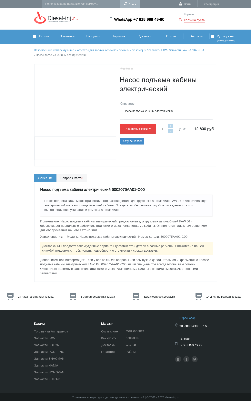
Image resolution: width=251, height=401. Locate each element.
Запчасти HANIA (46, 365)
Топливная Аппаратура (51, 331)
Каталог (44, 36)
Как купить (93, 36)
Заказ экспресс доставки (159, 297)
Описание (45, 178)
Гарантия (119, 36)
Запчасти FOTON (46, 345)
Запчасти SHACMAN (49, 359)
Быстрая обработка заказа (98, 297)
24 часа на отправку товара (36, 297)
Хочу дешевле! (132, 141)
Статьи (171, 36)
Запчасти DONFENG (49, 352)
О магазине (67, 36)
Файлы (131, 352)
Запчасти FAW (44, 338)
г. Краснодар (187, 318)
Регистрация (211, 4)
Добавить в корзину (138, 129)
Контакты (196, 36)
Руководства (225, 38)
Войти (188, 4)
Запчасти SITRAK (47, 379)
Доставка (145, 36)
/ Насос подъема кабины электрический (60, 55)
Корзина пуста (194, 20)
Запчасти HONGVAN (49, 372)
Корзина (189, 14)
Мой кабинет (135, 331)
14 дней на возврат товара (223, 297)
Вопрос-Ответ (71, 178)
